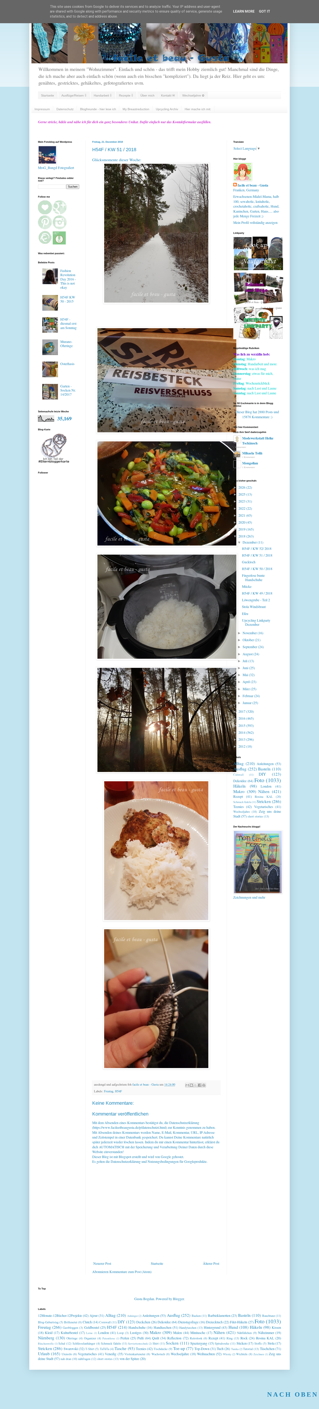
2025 (242, 494)
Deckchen (143, 1322)
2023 (242, 501)
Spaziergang (198, 1343)
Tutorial (248, 1349)
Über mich (147, 95)
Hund (233, 1327)
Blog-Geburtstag (48, 1322)
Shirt (156, 1343)
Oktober (249, 639)
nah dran (66, 1359)
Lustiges (135, 1332)
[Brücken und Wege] (258, 303)
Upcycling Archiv (167, 109)
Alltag (238, 763)
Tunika (235, 1349)
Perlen (124, 1338)
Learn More (244, 11)
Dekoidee (240, 780)
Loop (120, 1333)
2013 (242, 739)
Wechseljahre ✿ (193, 95)
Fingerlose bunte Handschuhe (253, 577)
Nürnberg (46, 1337)
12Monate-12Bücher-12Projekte (60, 1315)
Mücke (247, 586)
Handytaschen (187, 1327)
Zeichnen (258, 1354)
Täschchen (267, 1348)
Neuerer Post (102, 1263)
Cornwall (238, 775)
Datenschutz (65, 109)
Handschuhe (137, 1327)
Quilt (155, 1338)
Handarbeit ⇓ (103, 95)
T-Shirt (89, 1349)
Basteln (264, 769)
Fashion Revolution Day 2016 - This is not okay (68, 279)
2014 (242, 732)
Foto (259, 780)
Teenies (238, 806)
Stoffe (258, 1343)
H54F (118, 1091)
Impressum (42, 109)
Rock (244, 1338)
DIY (262, 774)
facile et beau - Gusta (253, 185)
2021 (242, 515)
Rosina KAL (264, 797)
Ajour (94, 1315)
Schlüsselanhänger (83, 1343)
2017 (242, 711)
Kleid (49, 1332)
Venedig (110, 1354)
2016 (242, 718)
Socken (172, 1343)
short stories (255, 816)
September (250, 646)
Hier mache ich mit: (198, 109)
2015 (242, 725)
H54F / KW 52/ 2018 (256, 548)
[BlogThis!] (191, 1085)
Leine (89, 1333)
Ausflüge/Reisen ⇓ (73, 95)
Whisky (227, 1354)
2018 (242, 536)
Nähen (264, 791)
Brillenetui (70, 1322)
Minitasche (197, 1332)
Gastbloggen (70, 1327)
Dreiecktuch (214, 1322)
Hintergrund (212, 1327)
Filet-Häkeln (238, 1322)
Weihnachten (206, 1354)
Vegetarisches (263, 806)
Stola (271, 1343)
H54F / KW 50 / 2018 (257, 568)
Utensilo (67, 1354)
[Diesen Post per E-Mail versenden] (187, 1085)
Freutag (108, 1091)
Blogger (178, 1298)
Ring (230, 1338)
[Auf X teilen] (195, 1085)
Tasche (121, 1348)
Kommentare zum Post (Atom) (130, 1271)
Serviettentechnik (138, 1343)
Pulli (140, 1338)
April (247, 681)
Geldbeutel (91, 1327)
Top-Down (201, 1348)
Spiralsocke (222, 1343)
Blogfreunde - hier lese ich (98, 109)
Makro (239, 791)
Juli (245, 661)
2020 (242, 522)
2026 (242, 487)
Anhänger (132, 1316)
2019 (242, 529)
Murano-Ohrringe (66, 343)
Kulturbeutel (69, 1332)
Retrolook (196, 1338)
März (247, 688)
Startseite (47, 95)
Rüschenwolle (46, 1343)
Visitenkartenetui (134, 1354)
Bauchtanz (268, 1316)
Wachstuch (158, 1354)
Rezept (238, 796)
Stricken (264, 801)
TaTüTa (104, 1349)
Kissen (276, 1327)
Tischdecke (161, 1349)
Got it (264, 11)
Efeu (245, 613)
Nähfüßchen (244, 1333)
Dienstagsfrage (188, 1322)
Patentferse (108, 1338)
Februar (248, 695)
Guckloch (248, 562)
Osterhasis (67, 363)
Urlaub (44, 1353)
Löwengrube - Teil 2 (256, 600)
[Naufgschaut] (258, 269)
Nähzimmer (266, 1332)
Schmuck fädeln (242, 802)
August (248, 654)
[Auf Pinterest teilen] (204, 1085)
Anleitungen (265, 763)
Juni (246, 667)
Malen (177, 1332)
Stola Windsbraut (254, 606)
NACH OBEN (292, 1394)
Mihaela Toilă (252, 453)
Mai (246, 674)
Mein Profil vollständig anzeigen (255, 222)
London (266, 786)
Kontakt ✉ (168, 95)
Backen (196, 1316)
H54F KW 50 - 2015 (67, 299)
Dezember (250, 542)
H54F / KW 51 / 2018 (257, 555)
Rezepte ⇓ (126, 95)
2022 (242, 508)
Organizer (90, 1338)
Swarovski (71, 1348)
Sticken (242, 1343)
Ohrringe (71, 1338)
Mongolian (250, 462)
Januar (247, 702)
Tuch (220, 1348)
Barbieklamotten (219, 1315)
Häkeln (239, 786)
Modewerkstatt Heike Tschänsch (257, 440)
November (250, 633)
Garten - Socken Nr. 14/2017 (68, 390)
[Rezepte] (258, 338)
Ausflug (240, 769)
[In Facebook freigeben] (199, 1085)
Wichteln (241, 1354)
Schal (61, 1343)
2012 (242, 746)
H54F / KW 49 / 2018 (257, 593)
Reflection (174, 1338)
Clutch (87, 1322)
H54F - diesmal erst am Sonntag (68, 323)
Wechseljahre (241, 811)
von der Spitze (129, 1358)
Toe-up (179, 1348)
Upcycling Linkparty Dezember (256, 622)
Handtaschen (162, 1327)
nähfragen (84, 1359)
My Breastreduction (136, 109)
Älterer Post (211, 1263)
